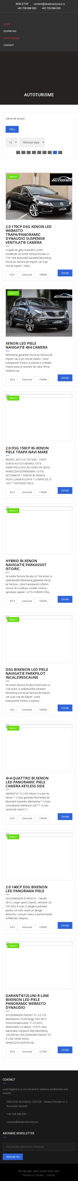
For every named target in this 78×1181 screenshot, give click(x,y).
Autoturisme (11, 38)
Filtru (12, 129)
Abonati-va (12, 1156)
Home (7, 24)
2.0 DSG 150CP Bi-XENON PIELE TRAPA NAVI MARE (27, 450)
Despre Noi (10, 31)
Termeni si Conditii (33, 1175)
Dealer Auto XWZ (49, 1171)
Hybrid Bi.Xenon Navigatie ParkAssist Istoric (26, 565)
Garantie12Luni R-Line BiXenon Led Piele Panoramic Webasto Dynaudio (27, 1002)
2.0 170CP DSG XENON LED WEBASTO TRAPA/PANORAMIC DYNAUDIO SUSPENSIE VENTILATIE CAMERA (29, 235)
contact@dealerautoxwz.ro (49, 4)
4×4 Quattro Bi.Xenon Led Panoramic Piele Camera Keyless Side (27, 782)
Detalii (65, 273)
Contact (9, 45)
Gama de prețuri (15, 118)
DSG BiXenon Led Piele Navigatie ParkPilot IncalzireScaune (27, 674)
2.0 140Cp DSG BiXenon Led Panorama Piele (27, 889)
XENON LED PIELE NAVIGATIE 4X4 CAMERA (27, 345)
